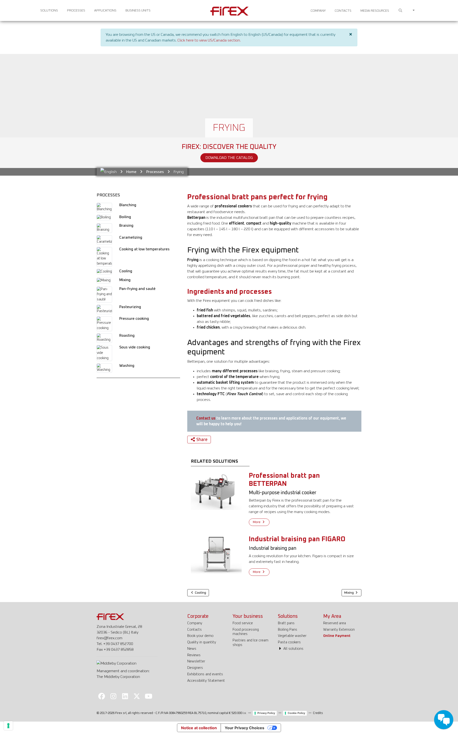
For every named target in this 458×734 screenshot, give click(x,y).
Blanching (127, 205)
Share (202, 440)
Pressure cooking (134, 318)
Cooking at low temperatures (144, 249)
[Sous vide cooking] (104, 353)
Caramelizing (130, 237)
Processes (76, 10)
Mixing (124, 280)
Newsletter (196, 661)
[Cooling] (104, 271)
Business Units (138, 10)
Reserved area (334, 623)
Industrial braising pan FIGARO (297, 539)
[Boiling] (104, 217)
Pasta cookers (289, 642)
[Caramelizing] (104, 239)
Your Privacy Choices (244, 727)
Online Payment (336, 636)
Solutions (49, 10)
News (191, 648)
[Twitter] (137, 696)
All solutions (292, 648)
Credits (318, 713)
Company (318, 10)
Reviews (194, 655)
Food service (243, 623)
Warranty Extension (339, 629)
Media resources (374, 10)
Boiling (125, 217)
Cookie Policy (296, 713)
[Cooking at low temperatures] (104, 256)
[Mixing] (104, 280)
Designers (195, 668)
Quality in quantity (201, 642)
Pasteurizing (130, 307)
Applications (105, 10)
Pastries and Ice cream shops (250, 643)
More (257, 522)
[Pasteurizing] (104, 309)
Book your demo (200, 636)
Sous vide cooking (134, 347)
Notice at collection (199, 727)
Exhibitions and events (205, 674)
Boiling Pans (287, 629)
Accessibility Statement (206, 680)
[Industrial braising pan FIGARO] (216, 554)
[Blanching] (104, 207)
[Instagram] (113, 696)
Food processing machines (246, 632)
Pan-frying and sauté (137, 289)
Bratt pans (286, 623)
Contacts (343, 10)
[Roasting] (104, 338)
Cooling (125, 271)
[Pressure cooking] (104, 323)
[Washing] (104, 368)
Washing (126, 365)
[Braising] (104, 228)
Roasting (127, 335)
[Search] (400, 10)
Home (131, 172)
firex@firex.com (109, 638)
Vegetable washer (292, 636)
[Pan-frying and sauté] (104, 294)
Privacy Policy (266, 713)
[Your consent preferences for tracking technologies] (8, 725)
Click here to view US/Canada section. (209, 40)
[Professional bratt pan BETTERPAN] (216, 491)
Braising (126, 225)
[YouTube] (149, 696)
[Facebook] (102, 696)
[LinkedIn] (125, 696)
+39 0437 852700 (118, 644)
